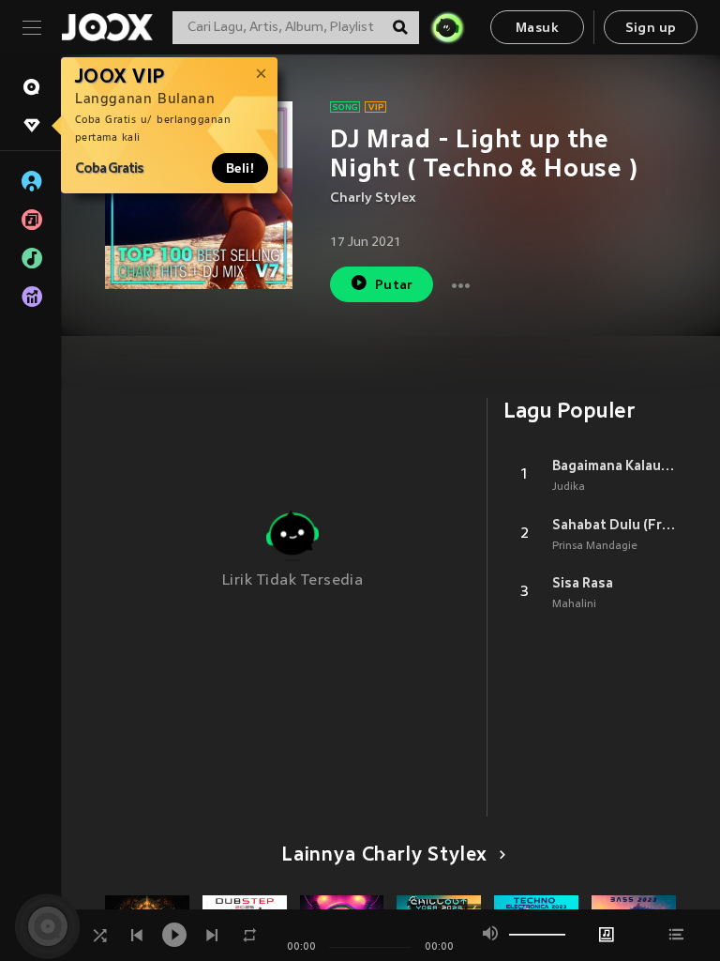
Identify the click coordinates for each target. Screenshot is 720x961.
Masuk (537, 29)
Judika (568, 487)
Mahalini (574, 604)
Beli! (240, 167)
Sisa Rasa (582, 582)
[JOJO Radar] (447, 27)
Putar (394, 286)
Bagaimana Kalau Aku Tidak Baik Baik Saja (614, 465)
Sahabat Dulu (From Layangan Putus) (614, 524)
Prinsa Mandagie (595, 546)
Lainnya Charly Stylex (384, 856)
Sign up (651, 29)
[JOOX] (107, 27)
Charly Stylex (373, 198)
